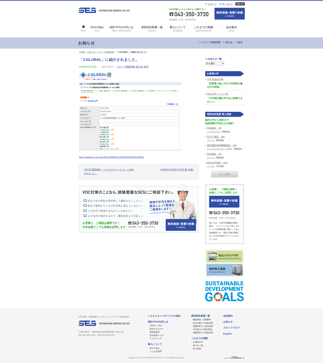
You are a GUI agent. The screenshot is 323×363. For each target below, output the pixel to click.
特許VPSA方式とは (121, 29)
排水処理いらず (157, 335)
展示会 (229, 42)
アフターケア (156, 338)
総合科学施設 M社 (217, 162)
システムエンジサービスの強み (164, 315)
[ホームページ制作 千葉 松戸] (233, 359)
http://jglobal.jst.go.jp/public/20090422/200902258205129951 (111, 157)
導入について (178, 29)
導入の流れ (155, 348)
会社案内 (231, 29)
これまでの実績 (203, 29)
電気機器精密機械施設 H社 (222, 145)
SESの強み (97, 29)
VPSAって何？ (156, 325)
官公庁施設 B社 (216, 136)
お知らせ (212, 4)
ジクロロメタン (214, 132)
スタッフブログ (231, 327)
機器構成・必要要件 (202, 319)
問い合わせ (227, 4)
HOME (82, 52)
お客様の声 (198, 342)
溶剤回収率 (155, 332)
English (227, 333)
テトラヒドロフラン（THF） (220, 149)
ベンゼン (211, 166)
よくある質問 (156, 351)
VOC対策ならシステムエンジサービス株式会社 (104, 10)
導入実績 (197, 348)
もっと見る (224, 174)
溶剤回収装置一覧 (152, 29)
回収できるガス (157, 329)
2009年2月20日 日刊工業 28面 (176, 169)
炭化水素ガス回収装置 (203, 323)
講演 (240, 42)
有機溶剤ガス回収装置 (203, 332)
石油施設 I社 (214, 128)
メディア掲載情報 (211, 42)
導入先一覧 (198, 345)
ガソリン (211, 140)
